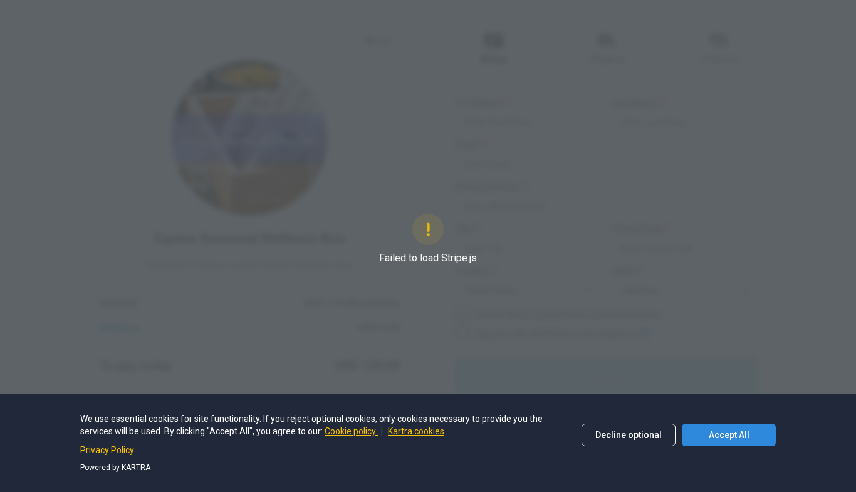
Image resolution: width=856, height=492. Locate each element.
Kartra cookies (416, 431)
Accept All (729, 435)
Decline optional (628, 435)
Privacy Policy (107, 450)
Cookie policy (351, 431)
